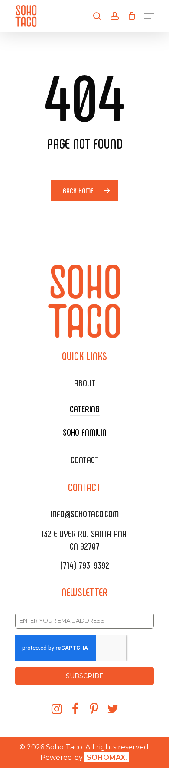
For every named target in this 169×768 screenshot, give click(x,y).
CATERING (85, 408)
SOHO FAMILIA (85, 431)
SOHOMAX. (107, 757)
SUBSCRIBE (85, 676)
